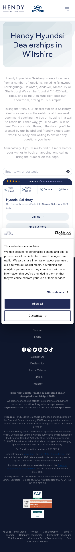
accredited (29, 454)
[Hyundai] (38, 9)
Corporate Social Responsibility (45, 538)
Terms (65, 531)
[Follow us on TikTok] (51, 350)
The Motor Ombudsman (52, 454)
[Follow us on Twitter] (35, 350)
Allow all (37, 303)
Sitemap (10, 535)
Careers (37, 330)
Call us (35, 216)
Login (37, 336)
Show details (55, 292)
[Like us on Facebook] (24, 350)
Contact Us (37, 356)
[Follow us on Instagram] (29, 350)
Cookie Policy (50, 531)
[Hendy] (13, 9)
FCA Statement (16, 538)
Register (38, 383)
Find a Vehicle (37, 370)
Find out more (37, 226)
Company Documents (30, 535)
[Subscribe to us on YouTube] (46, 350)
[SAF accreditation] (37, 495)
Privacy (34, 531)
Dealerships (37, 363)
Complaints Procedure (59, 535)
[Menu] (67, 8)
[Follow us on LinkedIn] (40, 350)
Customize (35, 315)
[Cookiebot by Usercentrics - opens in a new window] (55, 233)
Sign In (39, 376)
